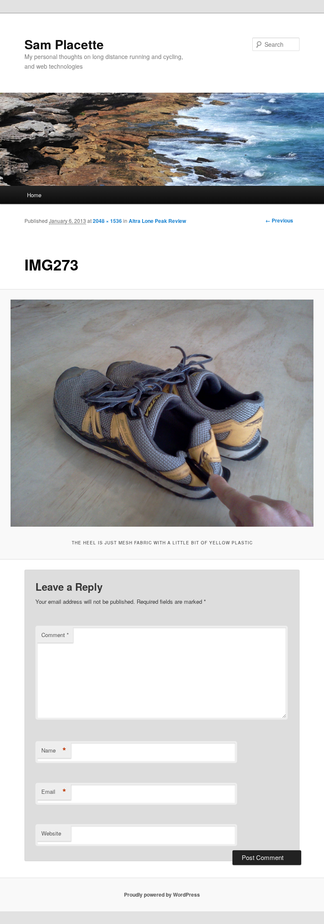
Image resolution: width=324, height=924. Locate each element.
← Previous (279, 220)
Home (34, 195)
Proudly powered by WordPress (162, 894)
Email (53, 791)
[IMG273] (162, 413)
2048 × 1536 (107, 221)
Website (51, 833)
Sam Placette (64, 44)
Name (53, 750)
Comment (55, 635)
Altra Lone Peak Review (157, 221)
